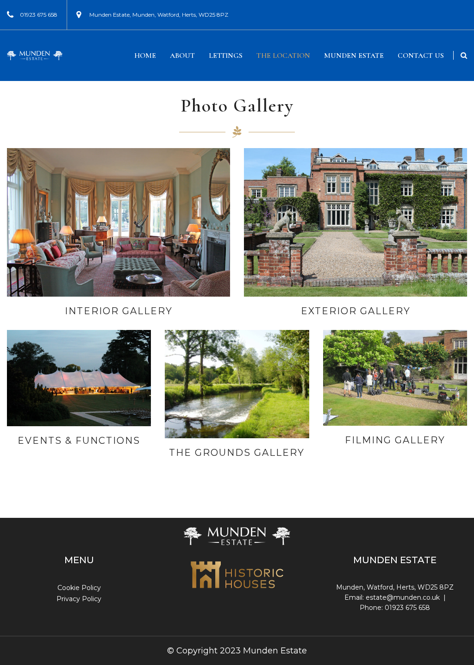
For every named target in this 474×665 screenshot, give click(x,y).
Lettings (226, 55)
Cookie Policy (79, 588)
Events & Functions (79, 440)
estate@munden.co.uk (403, 597)
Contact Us (421, 55)
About (182, 55)
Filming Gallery (395, 440)
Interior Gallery (119, 311)
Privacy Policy (78, 599)
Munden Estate (354, 55)
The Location (283, 55)
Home (145, 55)
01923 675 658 (38, 14)
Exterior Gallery (356, 311)
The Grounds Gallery (237, 452)
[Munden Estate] (34, 56)
